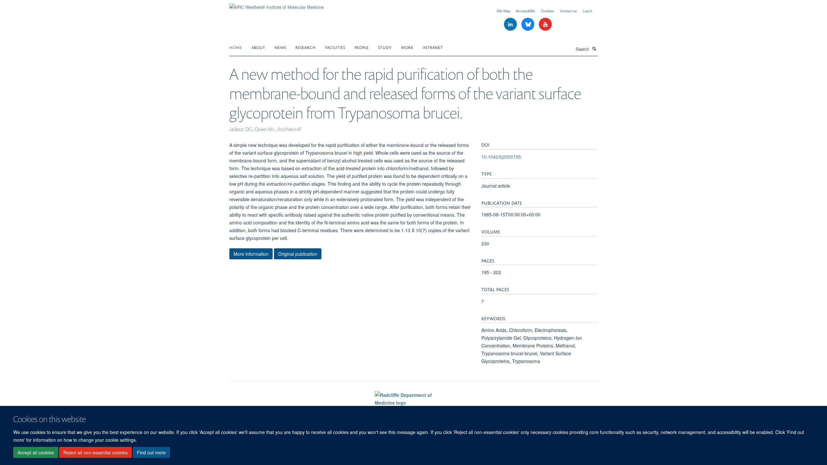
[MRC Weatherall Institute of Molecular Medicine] (276, 5)
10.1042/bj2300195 (501, 156)
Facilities (335, 47)
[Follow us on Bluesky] (528, 24)
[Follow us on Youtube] (545, 24)
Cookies (547, 10)
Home (235, 47)
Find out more (151, 452)
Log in (587, 10)
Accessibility (525, 10)
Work (407, 47)
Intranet (433, 47)
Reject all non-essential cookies (95, 452)
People (361, 47)
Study (385, 47)
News (280, 47)
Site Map (503, 10)
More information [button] (251, 254)
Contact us (568, 10)
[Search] (594, 48)
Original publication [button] (297, 254)
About (258, 47)
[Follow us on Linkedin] (511, 24)
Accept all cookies (35, 452)
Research (305, 47)
